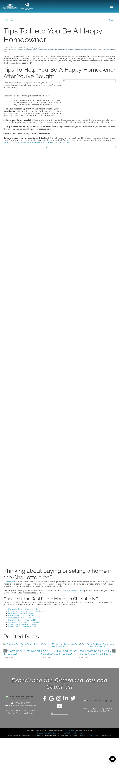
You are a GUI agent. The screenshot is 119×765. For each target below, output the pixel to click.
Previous (9, 20)
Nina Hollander (10, 582)
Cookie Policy (77, 733)
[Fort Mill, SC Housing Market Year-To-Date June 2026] (59, 644)
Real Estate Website (89, 735)
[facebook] (45, 698)
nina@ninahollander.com (22, 705)
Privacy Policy (66, 733)
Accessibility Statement (52, 733)
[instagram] (58, 698)
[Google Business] (51, 698)
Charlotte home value (72, 591)
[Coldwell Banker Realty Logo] (27, 3)
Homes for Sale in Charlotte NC (22, 609)
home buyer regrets (40, 49)
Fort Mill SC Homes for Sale (20, 613)
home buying (52, 49)
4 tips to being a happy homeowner (19, 49)
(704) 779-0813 (22, 703)
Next (111, 20)
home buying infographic (67, 49)
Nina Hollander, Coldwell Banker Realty (22, 711)
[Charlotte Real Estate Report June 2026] (21, 644)
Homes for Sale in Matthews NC (22, 616)
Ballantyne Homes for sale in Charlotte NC (27, 611)
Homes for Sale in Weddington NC (24, 622)
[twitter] (73, 698)
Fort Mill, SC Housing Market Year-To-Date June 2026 (59, 652)
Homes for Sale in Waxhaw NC (22, 620)
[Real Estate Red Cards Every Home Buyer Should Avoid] (97, 644)
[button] (5, 651)
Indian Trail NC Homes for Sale (22, 624)
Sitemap (40, 733)
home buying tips (99, 49)
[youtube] (59, 706)
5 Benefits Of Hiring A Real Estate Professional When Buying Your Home (59, 141)
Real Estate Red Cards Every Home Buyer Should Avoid (97, 652)
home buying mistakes (84, 49)
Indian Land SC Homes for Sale (22, 627)
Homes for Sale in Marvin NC (21, 618)
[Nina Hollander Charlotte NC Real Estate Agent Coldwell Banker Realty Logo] (10, 4)
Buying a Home (37, 48)
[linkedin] (65, 698)
